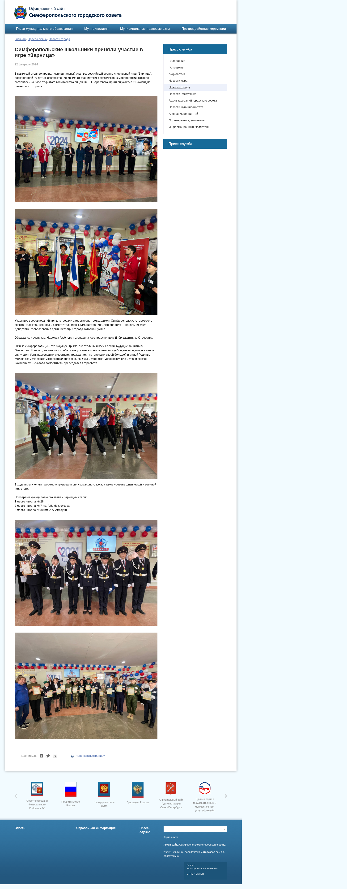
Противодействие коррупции (204, 28)
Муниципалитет (96, 28)
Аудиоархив (177, 74)
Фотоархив (176, 67)
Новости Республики (182, 94)
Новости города (59, 39)
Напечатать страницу (90, 755)
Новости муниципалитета (186, 107)
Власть (20, 828)
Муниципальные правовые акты (145, 28)
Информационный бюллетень (189, 127)
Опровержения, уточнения (187, 120)
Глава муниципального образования (44, 28)
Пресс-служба (37, 39)
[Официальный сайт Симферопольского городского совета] (68, 12)
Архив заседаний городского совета (193, 100)
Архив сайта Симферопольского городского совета (194, 844)
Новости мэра (178, 80)
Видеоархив (177, 61)
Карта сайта (171, 837)
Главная (20, 39)
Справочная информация (96, 828)
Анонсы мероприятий (183, 113)
